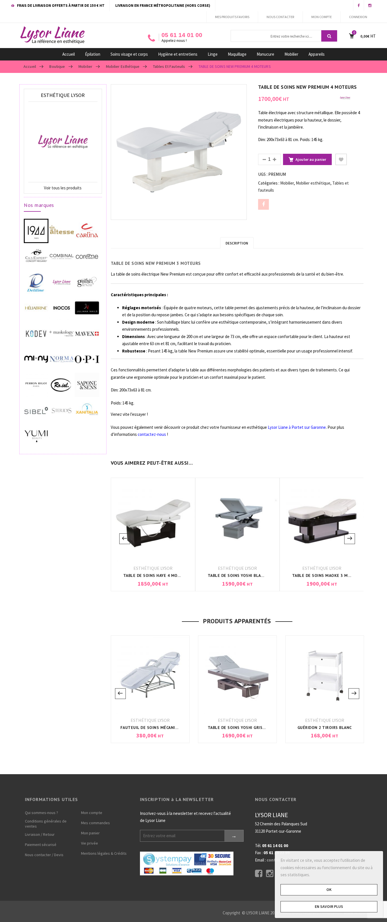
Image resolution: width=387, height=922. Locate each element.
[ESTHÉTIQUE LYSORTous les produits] (345, 97)
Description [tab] (237, 243)
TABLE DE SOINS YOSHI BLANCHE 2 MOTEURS (251, 575)
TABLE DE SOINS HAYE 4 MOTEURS (156, 575)
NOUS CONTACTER (280, 17)
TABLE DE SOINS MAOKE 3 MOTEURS (327, 575)
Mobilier (291, 54)
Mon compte (91, 812)
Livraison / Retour (40, 834)
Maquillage (237, 54)
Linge (213, 54)
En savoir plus (329, 906)
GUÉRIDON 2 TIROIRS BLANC (324, 727)
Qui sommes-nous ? (41, 812)
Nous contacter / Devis (44, 854)
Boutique (57, 66)
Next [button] (349, 538)
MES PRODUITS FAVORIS (232, 17)
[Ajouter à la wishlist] (341, 159)
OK (328, 889)
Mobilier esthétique (123, 66)
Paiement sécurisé (40, 844)
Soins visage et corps (129, 54)
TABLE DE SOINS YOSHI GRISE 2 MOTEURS (248, 727)
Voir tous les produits (63, 188)
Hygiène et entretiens (177, 54)
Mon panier (90, 833)
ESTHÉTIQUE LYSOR (153, 568)
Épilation (92, 54)
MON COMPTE (321, 17)
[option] (179, 152)
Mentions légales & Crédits (104, 853)
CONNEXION (358, 17)
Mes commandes (95, 822)
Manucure (265, 54)
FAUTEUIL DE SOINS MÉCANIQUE (151, 727)
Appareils (317, 54)
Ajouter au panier (310, 159)
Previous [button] (124, 538)
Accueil (68, 54)
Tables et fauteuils (169, 66)
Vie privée (89, 843)
